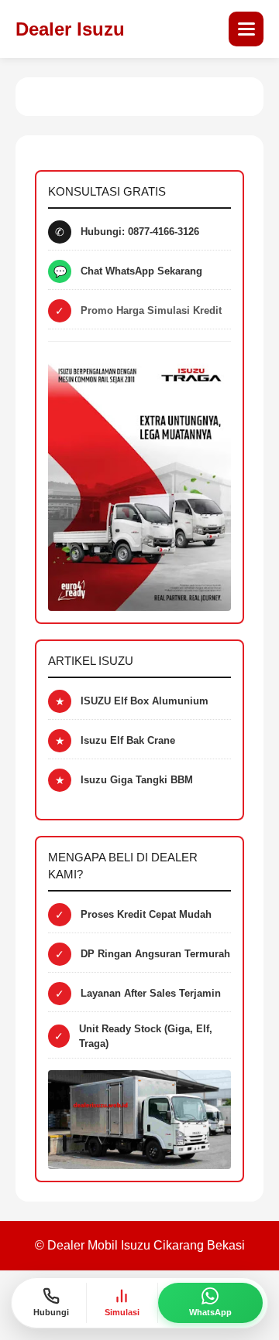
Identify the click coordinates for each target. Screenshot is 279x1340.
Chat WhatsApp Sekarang (141, 271)
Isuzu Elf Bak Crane (128, 740)
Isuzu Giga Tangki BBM (137, 780)
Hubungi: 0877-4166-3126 (140, 231)
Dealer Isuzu (70, 29)
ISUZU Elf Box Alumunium (144, 701)
